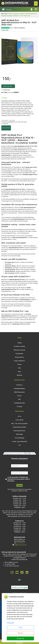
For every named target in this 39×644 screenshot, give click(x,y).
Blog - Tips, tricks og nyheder (19, 423)
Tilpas (20, 627)
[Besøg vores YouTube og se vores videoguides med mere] (17, 572)
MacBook (19, 375)
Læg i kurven (7, 86)
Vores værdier (19, 420)
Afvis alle (20, 633)
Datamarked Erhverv (19, 430)
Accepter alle (20, 638)
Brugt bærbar (19, 353)
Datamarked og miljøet (19, 427)
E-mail (13, 470)
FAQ (19, 399)
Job (19, 445)
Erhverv (19, 395)
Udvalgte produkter (19, 14)
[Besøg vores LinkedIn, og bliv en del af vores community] (27, 572)
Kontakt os (20, 385)
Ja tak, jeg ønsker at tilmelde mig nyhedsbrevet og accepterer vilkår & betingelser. (18, 479)
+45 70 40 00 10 (20, 543)
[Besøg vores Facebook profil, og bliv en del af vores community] (22, 572)
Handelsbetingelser (19, 388)
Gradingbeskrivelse (19, 403)
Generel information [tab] (6, 127)
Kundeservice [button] (19, 380)
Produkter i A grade (19, 346)
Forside (10, 14)
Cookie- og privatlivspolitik (19, 441)
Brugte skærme (19, 357)
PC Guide (19, 406)
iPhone (19, 364)
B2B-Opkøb (19, 434)
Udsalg (19, 342)
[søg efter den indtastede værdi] (36, 3)
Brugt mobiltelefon (19, 361)
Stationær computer (19, 350)
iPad (19, 368)
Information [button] (19, 411)
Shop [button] (19, 338)
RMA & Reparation (19, 392)
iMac (19, 371)
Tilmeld (19, 485)
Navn (12, 463)
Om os (19, 416)
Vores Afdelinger (19, 438)
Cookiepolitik (10, 623)
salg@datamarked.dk (20, 545)
